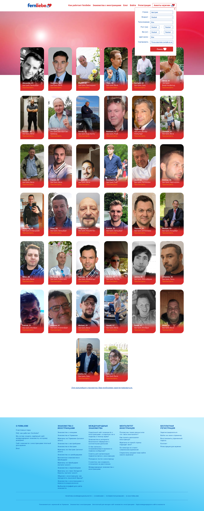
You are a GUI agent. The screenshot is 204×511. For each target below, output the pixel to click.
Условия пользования (115, 496)
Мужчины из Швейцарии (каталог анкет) (68, 464)
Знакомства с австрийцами (69, 444)
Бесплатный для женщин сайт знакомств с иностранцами (113, 504)
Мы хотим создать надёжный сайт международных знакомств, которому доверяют (31, 438)
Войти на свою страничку (171, 435)
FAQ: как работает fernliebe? (27, 433)
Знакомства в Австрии (67, 446)
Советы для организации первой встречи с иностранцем (102, 455)
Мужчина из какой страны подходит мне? (130, 444)
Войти (133, 5)
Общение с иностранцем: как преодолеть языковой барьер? (70, 477)
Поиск (160, 49)
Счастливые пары (23, 430)
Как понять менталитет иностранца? (129, 439)
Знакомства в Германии (68, 435)
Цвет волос (143, 37)
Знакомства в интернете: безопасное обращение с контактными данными (99, 442)
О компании (99, 496)
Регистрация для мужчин (170, 446)
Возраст (145, 17)
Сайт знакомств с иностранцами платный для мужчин (33, 444)
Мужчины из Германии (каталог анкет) (71, 440)
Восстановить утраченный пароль (171, 440)
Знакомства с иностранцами (107, 5)
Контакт (163, 444)
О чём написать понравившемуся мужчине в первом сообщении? (100, 449)
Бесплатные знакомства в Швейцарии (69, 459)
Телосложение (143, 22)
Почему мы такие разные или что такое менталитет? (132, 433)
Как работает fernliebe (79, 5)
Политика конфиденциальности (78, 496)
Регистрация (144, 5)
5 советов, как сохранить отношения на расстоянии (99, 463)
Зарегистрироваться (168, 432)
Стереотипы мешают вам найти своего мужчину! (133, 454)
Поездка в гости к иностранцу (101, 459)
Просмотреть (28, 87)
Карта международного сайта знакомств (150, 504)
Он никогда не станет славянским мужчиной (129, 449)
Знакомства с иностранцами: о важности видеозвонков (71, 482)
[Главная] (40, 7)
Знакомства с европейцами (69, 468)
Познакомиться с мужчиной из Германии (54, 504)
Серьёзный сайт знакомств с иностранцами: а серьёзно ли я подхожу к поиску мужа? (102, 434)
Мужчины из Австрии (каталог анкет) (70, 451)
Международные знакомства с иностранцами (101, 468)
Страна (145, 12)
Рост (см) (144, 27)
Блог (125, 5)
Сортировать (143, 42)
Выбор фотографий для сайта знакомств (70, 487)
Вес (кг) (145, 32)
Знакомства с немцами (67, 432)
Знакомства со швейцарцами (70, 455)
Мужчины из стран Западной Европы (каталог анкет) (70, 472)
